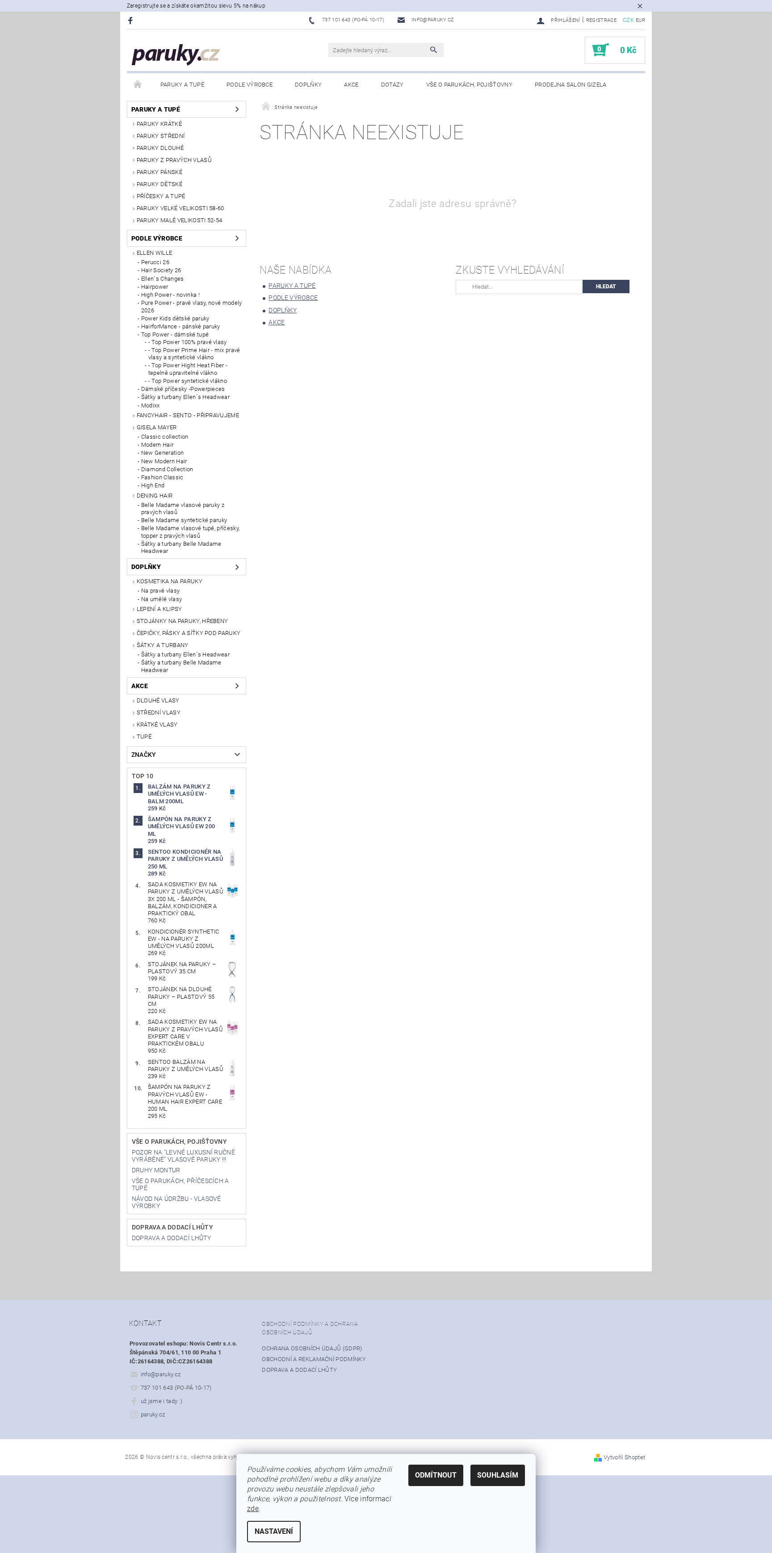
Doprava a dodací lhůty (172, 1227)
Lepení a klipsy (159, 609)
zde (253, 1508)
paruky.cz (153, 1414)
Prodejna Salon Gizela (571, 84)
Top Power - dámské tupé (175, 334)
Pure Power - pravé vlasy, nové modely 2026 (191, 306)
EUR (640, 20)
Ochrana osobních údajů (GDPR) (312, 1348)
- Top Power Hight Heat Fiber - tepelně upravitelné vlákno (188, 369)
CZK (628, 20)
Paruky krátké (159, 123)
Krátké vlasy (157, 724)
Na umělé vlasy (161, 599)
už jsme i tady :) (161, 1401)
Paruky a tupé (182, 84)
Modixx (150, 405)
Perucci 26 (155, 262)
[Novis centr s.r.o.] (176, 54)
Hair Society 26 (161, 270)
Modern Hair (157, 444)
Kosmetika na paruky (169, 581)
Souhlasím (497, 1475)
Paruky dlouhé (160, 148)
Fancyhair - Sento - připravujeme (188, 415)
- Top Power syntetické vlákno (187, 381)
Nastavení (274, 1531)
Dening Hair (155, 495)
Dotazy (392, 84)
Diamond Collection (167, 469)
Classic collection (165, 436)
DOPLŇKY (308, 84)
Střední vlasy (158, 712)
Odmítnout (436, 1475)
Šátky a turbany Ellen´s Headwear (185, 397)
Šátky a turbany (163, 645)
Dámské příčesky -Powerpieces (183, 389)
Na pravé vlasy (160, 590)
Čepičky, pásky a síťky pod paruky (189, 633)
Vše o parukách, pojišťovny (469, 84)
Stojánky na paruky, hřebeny (182, 621)
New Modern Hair (164, 461)
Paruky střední (161, 136)
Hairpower (154, 286)
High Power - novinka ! (170, 294)
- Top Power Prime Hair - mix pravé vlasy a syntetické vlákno (194, 354)
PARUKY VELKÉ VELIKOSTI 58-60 (180, 208)
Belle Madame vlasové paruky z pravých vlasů (182, 508)
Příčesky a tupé (161, 196)
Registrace (601, 20)
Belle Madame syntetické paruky (184, 520)
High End (153, 485)
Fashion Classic (162, 477)
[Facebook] (131, 20)
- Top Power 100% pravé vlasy (187, 342)
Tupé (144, 736)
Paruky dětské (159, 184)
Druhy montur (156, 1170)
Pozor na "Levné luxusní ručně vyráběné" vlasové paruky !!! (183, 1156)
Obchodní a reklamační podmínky (314, 1359)
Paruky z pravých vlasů (174, 160)
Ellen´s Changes (162, 278)
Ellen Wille (154, 252)
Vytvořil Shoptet (624, 1457)
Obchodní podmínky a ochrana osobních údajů (310, 1328)
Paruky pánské (159, 172)
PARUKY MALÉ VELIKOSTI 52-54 (179, 220)
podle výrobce (250, 84)
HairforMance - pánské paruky (180, 326)
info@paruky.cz (161, 1374)
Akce (351, 84)
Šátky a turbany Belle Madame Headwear (181, 547)
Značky (143, 754)
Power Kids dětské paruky (175, 318)
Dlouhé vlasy (158, 700)
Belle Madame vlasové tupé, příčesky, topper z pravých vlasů (190, 532)
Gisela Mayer (157, 427)
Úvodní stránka (138, 84)
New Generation (162, 452)
